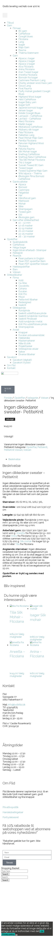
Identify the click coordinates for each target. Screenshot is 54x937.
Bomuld (22, 187)
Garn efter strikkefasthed (26, 220)
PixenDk (17, 255)
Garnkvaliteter (20, 181)
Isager (21, 44)
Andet (16, 329)
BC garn (22, 31)
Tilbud (10, 22)
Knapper (23, 332)
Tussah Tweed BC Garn (30, 165)
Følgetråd (23, 192)
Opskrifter (12, 239)
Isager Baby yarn (27, 102)
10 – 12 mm (24, 222)
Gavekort (12, 357)
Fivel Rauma (25, 88)
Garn (9, 25)
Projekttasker (25, 346)
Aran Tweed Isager (28, 72)
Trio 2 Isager (24, 162)
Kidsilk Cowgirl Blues (29, 113)
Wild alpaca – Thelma (30, 173)
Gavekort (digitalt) (22, 359)
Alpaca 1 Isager (26, 58)
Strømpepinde (26, 327)
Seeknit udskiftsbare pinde (32, 313)
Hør (20, 195)
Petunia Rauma (26, 148)
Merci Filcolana (26, 121)
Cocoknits (23, 285)
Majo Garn (23, 47)
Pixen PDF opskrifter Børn (32, 261)
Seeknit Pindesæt (27, 318)
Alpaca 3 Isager (26, 63)
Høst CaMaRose (27, 99)
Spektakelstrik (20, 242)
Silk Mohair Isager (27, 151)
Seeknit (22, 305)
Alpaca (22, 184)
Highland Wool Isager (29, 96)
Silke (20, 206)
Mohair (22, 203)
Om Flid (11, 365)
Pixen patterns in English (31, 258)
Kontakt (11, 368)
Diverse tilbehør (26, 354)
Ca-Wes (22, 283)
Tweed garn (24, 211)
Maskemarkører (26, 340)
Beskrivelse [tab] (14, 459)
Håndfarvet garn (27, 198)
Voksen (16, 272)
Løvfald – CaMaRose (29, 118)
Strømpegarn (25, 209)
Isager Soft (24, 105)
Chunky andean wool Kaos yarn (35, 83)
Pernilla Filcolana (27, 140)
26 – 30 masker (26, 236)
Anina (14, 536)
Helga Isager (19, 247)
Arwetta (20, 533)
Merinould (23, 201)
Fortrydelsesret (11, 817)
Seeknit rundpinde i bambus (33, 316)
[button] (5, 15)
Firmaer (17, 28)
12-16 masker (25, 225)
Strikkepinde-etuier (28, 349)
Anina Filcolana (26, 69)
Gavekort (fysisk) (22, 362)
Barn (15, 269)
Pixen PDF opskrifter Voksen (33, 264)
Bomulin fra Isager (28, 77)
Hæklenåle (24, 338)
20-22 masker (25, 231)
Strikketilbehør (14, 275)
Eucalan (22, 291)
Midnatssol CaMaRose (30, 127)
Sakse (21, 351)
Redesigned (24, 302)
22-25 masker (25, 233)
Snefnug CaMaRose (29, 154)
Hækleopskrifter (21, 266)
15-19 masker (25, 228)
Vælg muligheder (17, 635)
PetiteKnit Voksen (13, 450)
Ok (42, 931)
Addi (20, 280)
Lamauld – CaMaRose (30, 116)
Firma (16, 277)
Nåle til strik (24, 343)
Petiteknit (18, 253)
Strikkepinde (19, 307)
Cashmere (23, 190)
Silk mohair (26, 541)
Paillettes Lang (26, 135)
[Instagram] (14, 736)
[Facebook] (6, 736)
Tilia (17, 544)
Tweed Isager (25, 168)
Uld (20, 214)
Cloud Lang (24, 85)
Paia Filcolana (25, 132)
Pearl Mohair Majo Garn (30, 137)
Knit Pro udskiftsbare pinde (32, 324)
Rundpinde (24, 310)
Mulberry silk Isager (28, 129)
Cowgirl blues (25, 36)
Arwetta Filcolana (27, 74)
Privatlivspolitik (10, 807)
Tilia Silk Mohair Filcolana (31, 159)
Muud (21, 296)
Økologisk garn (26, 217)
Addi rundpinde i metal (30, 321)
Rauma (22, 50)
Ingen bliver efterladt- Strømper (29, 250)
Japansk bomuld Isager (30, 107)
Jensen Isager (25, 110)
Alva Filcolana (25, 66)
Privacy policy (8, 934)
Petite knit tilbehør (28, 299)
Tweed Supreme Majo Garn (32, 170)
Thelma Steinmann (28, 53)
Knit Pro (22, 294)
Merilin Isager (25, 124)
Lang (21, 42)
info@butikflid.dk (16, 704)
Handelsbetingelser (13, 812)
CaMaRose (24, 33)
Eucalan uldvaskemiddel (31, 335)
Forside (8, 397)
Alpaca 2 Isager (26, 61)
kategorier (33, 397)
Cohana (22, 288)
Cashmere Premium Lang (31, 80)
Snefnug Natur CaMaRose (32, 157)
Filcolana (23, 39)
